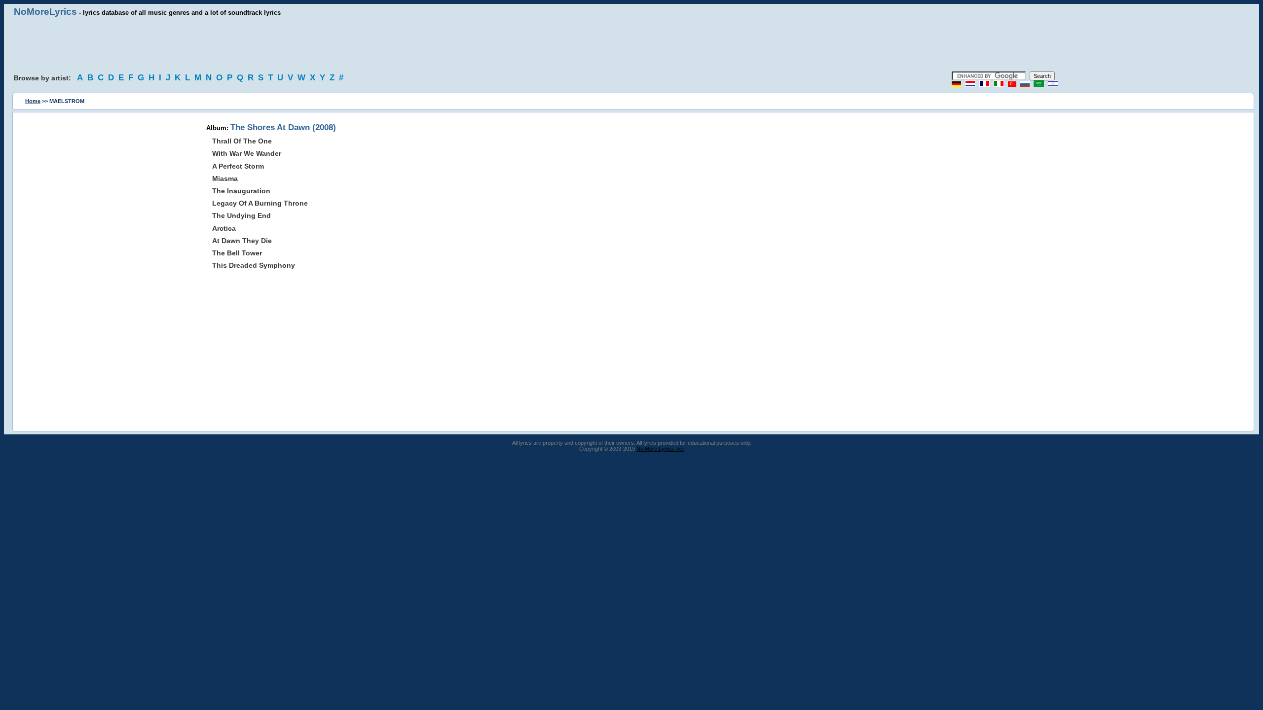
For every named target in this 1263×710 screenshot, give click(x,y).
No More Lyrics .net (660, 449)
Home (32, 101)
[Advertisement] (631, 44)
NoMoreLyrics (45, 11)
